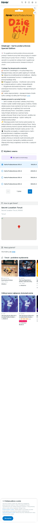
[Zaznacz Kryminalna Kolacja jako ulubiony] (16, 262)
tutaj (28, 95)
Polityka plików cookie (8, 509)
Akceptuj (8, 518)
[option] (19, 164)
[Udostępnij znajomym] (35, 8)
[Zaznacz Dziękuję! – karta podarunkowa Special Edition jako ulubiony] (35, 13)
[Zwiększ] (30, 191)
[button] (19, 164)
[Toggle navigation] (36, 2)
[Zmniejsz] (8, 191)
